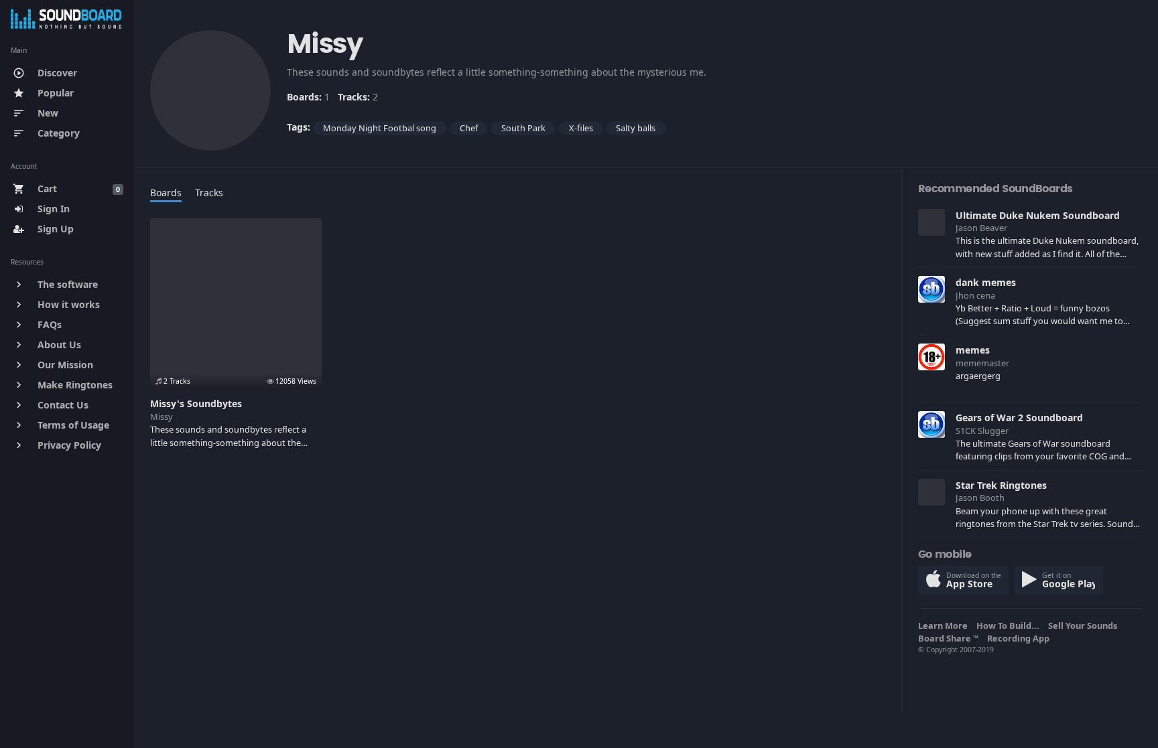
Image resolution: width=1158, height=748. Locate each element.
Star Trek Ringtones (1001, 485)
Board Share (948, 638)
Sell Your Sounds (1084, 625)
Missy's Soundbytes (196, 403)
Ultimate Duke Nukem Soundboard (1038, 215)
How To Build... (1009, 625)
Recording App (1020, 638)
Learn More (945, 625)
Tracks (209, 192)
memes (973, 350)
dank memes (986, 282)
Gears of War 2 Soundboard (1019, 417)
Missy (161, 416)
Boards (166, 192)
